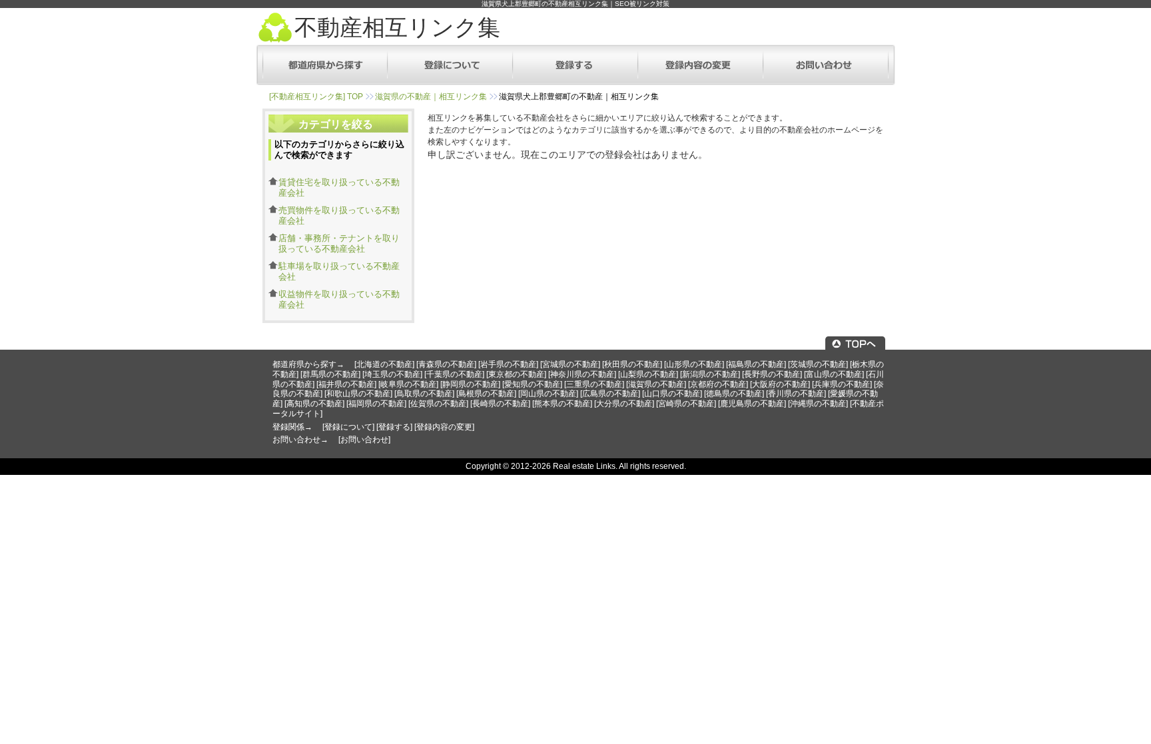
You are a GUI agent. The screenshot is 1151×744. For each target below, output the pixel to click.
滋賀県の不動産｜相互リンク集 (431, 96)
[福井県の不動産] (346, 384)
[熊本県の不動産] (562, 403)
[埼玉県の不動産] (392, 374)
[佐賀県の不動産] (438, 403)
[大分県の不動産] (624, 403)
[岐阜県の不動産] (408, 384)
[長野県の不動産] (772, 374)
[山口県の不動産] (672, 393)
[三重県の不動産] (594, 384)
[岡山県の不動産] (548, 393)
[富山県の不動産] (834, 374)
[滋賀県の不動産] (656, 384)
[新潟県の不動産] (710, 374)
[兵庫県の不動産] (842, 384)
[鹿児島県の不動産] (752, 403)
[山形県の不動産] (694, 364)
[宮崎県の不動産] (686, 403)
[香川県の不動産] (796, 393)
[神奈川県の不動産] (582, 374)
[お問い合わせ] (364, 439)
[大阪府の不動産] (780, 384)
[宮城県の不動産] (570, 364)
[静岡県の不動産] (470, 384)
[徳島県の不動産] (734, 393)
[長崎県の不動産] (500, 403)
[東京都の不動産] (516, 374)
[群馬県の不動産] (330, 374)
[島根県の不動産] (486, 393)
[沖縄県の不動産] (818, 403)
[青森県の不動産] (446, 364)
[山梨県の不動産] (648, 374)
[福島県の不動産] (756, 364)
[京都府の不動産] (718, 384)
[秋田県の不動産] (632, 364)
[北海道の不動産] (384, 364)
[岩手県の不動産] (508, 364)
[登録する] (394, 427)
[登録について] (348, 427)
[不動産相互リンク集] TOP (316, 96)
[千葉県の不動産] (454, 374)
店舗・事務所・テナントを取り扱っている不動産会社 (339, 243)
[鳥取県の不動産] (424, 393)
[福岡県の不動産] (376, 403)
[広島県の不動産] (610, 393)
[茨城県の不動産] (818, 364)
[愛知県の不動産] (532, 384)
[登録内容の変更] (444, 427)
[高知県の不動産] (314, 403)
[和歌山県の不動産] (358, 393)
